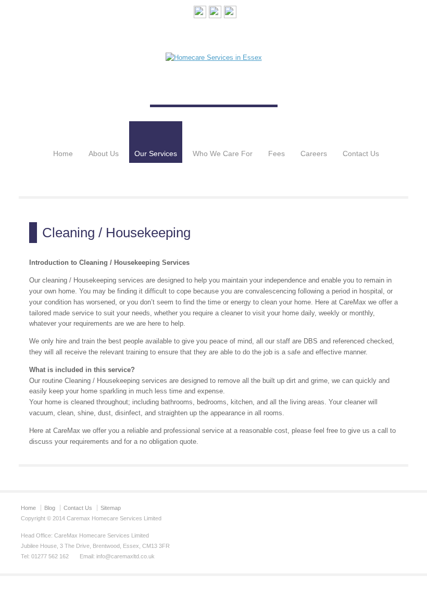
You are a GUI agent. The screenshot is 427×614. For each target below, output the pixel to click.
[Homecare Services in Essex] (214, 57)
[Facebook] (215, 14)
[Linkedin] (230, 14)
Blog (49, 508)
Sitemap (111, 508)
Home (63, 153)
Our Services (155, 153)
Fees (276, 153)
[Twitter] (200, 14)
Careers (313, 153)
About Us (104, 153)
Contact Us (361, 153)
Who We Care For (223, 153)
